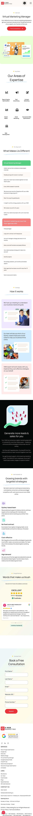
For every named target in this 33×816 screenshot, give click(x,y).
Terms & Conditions (14, 809)
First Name (9, 671)
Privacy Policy (5, 809)
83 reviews (19, 595)
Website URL (9, 694)
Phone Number (10, 702)
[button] (29, 3)
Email (7, 686)
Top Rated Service (13, 736)
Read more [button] (5, 618)
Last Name (9, 679)
